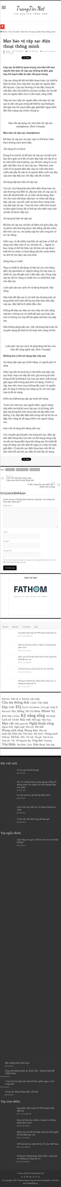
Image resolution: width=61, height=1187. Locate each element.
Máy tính (25, 719)
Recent (5, 627)
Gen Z (54, 707)
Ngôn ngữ (19, 727)
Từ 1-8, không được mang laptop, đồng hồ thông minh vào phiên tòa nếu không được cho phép (36, 784)
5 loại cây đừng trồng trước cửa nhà (21, 1091)
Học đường (18, 711)
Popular (15, 627)
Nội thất (39, 726)
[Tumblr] (36, 1177)
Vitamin (48, 740)
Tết (13, 740)
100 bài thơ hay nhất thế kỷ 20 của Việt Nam (36, 669)
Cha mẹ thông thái (15, 702)
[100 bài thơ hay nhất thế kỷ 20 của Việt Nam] (9, 673)
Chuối (33, 702)
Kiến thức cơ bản (11, 716)
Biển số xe (16, 699)
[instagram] (39, 1177)
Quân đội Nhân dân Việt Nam (17, 733)
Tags (36, 627)
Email (6, 541)
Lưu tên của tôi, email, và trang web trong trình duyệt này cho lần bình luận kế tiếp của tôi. (29, 561)
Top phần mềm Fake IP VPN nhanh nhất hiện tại (37, 633)
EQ (18, 706)
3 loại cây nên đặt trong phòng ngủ (33, 819)
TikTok (15, 736)
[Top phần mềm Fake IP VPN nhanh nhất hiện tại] (9, 637)
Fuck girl (45, 707)
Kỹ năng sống (33, 715)
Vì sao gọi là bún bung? (28, 770)
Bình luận (8, 505)
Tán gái (38, 737)
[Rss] (22, 1177)
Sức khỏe (38, 733)
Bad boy (6, 699)
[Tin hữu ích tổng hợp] (30, 8)
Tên (5, 532)
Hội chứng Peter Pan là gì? (17, 1063)
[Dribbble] (33, 1177)
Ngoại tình (7, 727)
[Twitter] (27, 1177)
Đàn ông (50, 744)
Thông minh (51, 733)
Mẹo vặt (8, 723)
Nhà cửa (30, 727)
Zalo (29, 744)
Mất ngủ (36, 719)
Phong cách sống (12, 730)
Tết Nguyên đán (23, 740)
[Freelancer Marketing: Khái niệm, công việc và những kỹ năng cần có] (9, 684)
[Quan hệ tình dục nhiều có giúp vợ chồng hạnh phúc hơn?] (9, 648)
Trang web (7, 550)
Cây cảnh (42, 702)
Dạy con (8, 707)
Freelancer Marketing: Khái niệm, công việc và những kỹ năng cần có (37, 1157)
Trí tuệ (29, 737)
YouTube (21, 744)
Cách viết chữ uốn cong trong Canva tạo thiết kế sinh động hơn (20, 478)
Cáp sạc (10, 469)
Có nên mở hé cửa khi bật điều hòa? (33, 795)
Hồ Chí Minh (33, 711)
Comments (26, 627)
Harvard (6, 711)
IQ (53, 711)
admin (8, 51)
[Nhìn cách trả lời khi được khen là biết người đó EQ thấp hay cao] (9, 660)
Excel (25, 707)
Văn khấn (9, 744)
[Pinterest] (30, 1177)
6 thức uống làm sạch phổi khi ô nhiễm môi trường (41, 485)
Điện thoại (22, 469)
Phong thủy (31, 730)
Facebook (34, 707)
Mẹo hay (35, 469)
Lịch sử (6, 719)
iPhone (45, 711)
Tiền (22, 737)
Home (4, 32)
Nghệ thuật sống (41, 723)
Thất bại (5, 737)
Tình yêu (6, 740)
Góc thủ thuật (14, 32)
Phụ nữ (42, 730)
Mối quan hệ (21, 723)
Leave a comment (49, 51)
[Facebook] (25, 1177)
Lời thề (15, 719)
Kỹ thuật (50, 716)
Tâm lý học (48, 737)
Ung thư (37, 740)
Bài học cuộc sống (30, 699)
